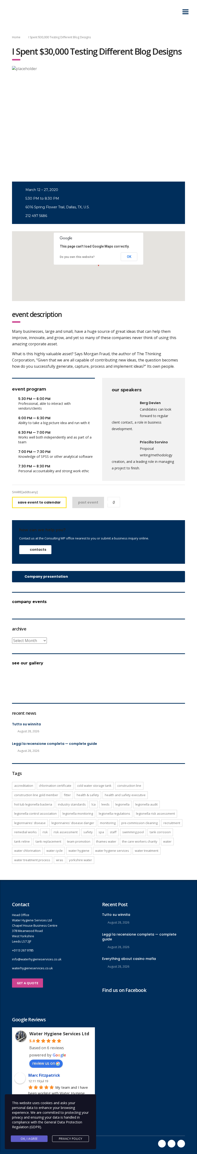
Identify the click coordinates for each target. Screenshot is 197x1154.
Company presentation (46, 576)
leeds (105, 804)
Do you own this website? (77, 257)
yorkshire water (80, 860)
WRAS (59, 860)
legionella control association (35, 813)
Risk (45, 832)
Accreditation (23, 785)
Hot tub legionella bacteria (33, 804)
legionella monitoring (77, 813)
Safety (88, 832)
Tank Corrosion (160, 832)
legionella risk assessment (155, 813)
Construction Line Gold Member (36, 795)
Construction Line (129, 785)
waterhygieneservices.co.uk (32, 968)
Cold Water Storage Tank (94, 785)
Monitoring (108, 823)
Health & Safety (88, 795)
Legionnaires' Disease (30, 823)
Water (167, 841)
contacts (38, 549)
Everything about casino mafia (129, 958)
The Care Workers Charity (139, 841)
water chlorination (27, 850)
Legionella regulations (114, 813)
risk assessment (66, 832)
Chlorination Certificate (55, 785)
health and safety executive (125, 795)
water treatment (146, 850)
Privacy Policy (70, 1139)
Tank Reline (22, 841)
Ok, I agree (29, 1139)
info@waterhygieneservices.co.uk (37, 959)
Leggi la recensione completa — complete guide (54, 743)
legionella (122, 804)
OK (129, 257)
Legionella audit (146, 804)
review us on (43, 1063)
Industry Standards (72, 804)
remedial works (25, 832)
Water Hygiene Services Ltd (59, 1033)
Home (16, 37)
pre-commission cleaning (139, 823)
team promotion (78, 841)
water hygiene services (112, 850)
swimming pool (133, 832)
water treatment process (32, 860)
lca (94, 804)
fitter (67, 795)
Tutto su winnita (26, 724)
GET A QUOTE (27, 983)
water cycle (54, 850)
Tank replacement (48, 841)
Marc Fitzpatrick (44, 1075)
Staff (113, 832)
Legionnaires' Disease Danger (72, 823)
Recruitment (171, 823)
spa (101, 832)
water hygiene (78, 850)
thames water (106, 841)
